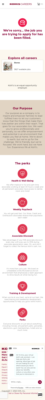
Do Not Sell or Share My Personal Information (21, 393)
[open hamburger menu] (3, 4)
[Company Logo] (21, 4)
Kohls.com (6, 380)
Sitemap (5, 378)
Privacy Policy (7, 375)
